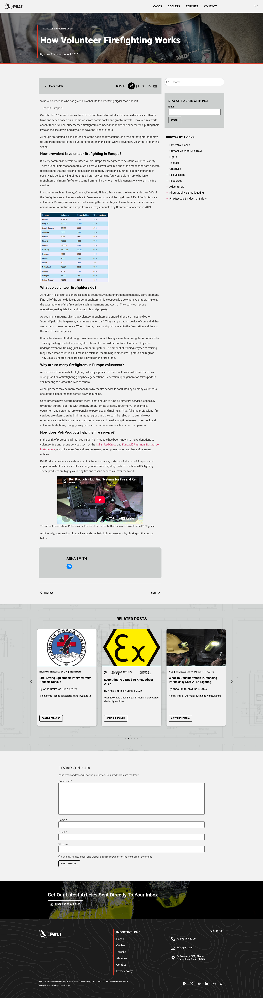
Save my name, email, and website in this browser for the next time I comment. (106, 856)
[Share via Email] (155, 86)
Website (63, 844)
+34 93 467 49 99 (186, 938)
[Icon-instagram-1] (214, 983)
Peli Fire (145, 672)
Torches (192, 6)
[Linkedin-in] (206, 983)
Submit (175, 119)
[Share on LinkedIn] (149, 86)
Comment (65, 781)
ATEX (40, 673)
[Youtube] (199, 983)
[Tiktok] (221, 983)
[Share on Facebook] (137, 86)
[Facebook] (184, 983)
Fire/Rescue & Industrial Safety (56, 673)
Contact (210, 6)
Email (171, 106)
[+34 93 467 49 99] (173, 939)
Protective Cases (207, 672)
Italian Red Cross (106, 444)
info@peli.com (185, 947)
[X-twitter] (192, 983)
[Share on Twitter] (143, 86)
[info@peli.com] (173, 948)
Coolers (174, 6)
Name (62, 820)
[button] (256, 6)
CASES (157, 6)
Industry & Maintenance (80, 673)
